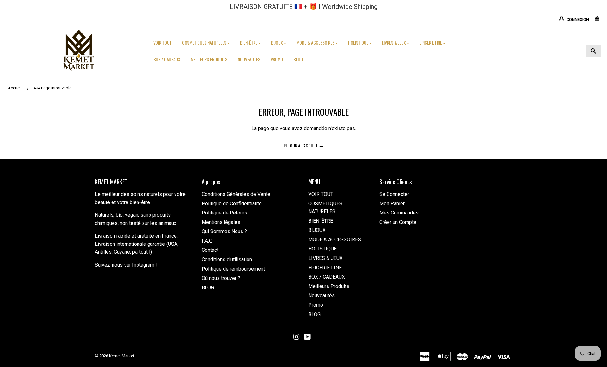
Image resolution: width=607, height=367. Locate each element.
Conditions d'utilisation (227, 259)
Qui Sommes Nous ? (224, 231)
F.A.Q (207, 241)
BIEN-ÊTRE (249, 42)
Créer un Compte (397, 222)
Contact (210, 250)
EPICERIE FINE (431, 42)
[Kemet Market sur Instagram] (296, 337)
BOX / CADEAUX (166, 59)
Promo (277, 59)
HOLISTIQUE (358, 42)
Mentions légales (221, 222)
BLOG (298, 59)
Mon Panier (392, 204)
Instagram (143, 265)
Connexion (578, 19)
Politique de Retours (224, 213)
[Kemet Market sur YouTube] (307, 337)
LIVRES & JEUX (394, 42)
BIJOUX (277, 42)
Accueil (14, 88)
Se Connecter (394, 194)
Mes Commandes (399, 213)
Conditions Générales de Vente (236, 194)
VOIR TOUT (162, 42)
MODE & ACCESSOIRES (316, 42)
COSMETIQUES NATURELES (204, 42)
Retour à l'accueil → (303, 145)
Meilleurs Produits (209, 59)
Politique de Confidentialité (232, 204)
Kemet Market (121, 355)
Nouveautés (249, 59)
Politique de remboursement (233, 269)
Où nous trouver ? (221, 278)
